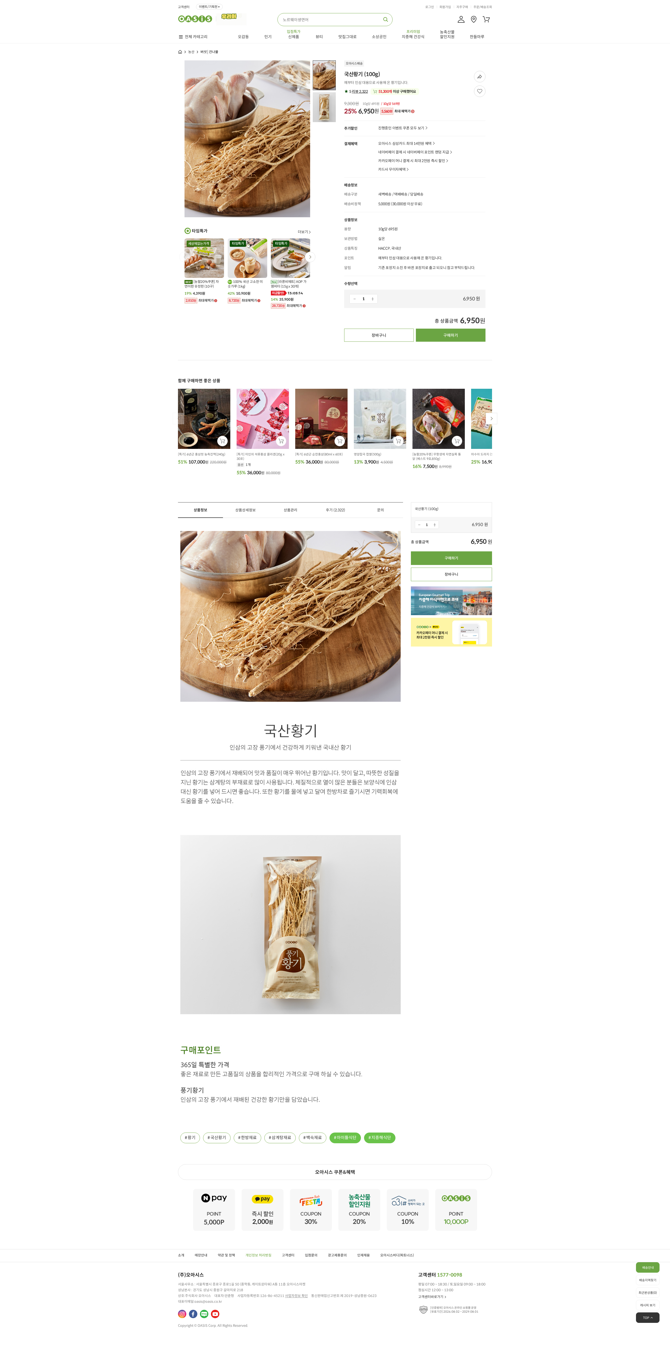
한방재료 (249, 1137)
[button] (310, 257)
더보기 (303, 232)
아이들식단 (346, 1137)
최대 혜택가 (395, 111)
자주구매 (462, 7)
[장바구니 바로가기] (486, 19)
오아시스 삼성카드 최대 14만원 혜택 (405, 143)
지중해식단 (381, 1137)
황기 (192, 1137)
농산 (191, 52)
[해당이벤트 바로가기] (214, 1191)
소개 (181, 1255)
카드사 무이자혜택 (391, 169)
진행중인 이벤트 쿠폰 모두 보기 (401, 128)
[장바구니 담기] (222, 441)
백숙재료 (314, 1137)
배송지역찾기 (647, 1280)
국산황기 (218, 1137)
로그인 (429, 7)
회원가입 (445, 7)
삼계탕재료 (281, 1137)
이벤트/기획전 (208, 7)
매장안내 (201, 1255)
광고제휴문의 (337, 1255)
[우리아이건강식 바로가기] (233, 19)
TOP (646, 1318)
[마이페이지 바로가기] (461, 19)
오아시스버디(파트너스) (397, 1255)
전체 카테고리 (196, 37)
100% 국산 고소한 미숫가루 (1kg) (245, 284)
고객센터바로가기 (430, 1297)
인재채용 (363, 1255)
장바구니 (379, 335)
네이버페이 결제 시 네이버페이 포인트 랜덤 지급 (413, 152)
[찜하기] (479, 91)
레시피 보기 (647, 1305)
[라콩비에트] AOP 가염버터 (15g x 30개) (288, 284)
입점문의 (311, 1255)
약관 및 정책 (226, 1255)
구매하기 (450, 335)
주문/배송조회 (482, 7)
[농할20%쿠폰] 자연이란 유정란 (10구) (202, 284)
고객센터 (183, 7)
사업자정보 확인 (296, 1296)
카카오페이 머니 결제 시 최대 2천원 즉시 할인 (411, 161)
